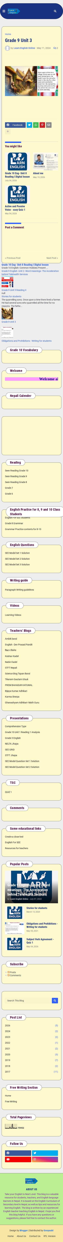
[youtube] (18, 1159)
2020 (31, 1054)
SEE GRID (10, 749)
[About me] (45, 161)
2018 (31, 1066)
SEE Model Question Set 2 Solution (22, 767)
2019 (31, 1060)
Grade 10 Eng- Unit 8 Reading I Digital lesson (17, 175)
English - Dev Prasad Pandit (18, 644)
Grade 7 (9, 488)
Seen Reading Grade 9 (16, 476)
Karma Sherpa (12, 696)
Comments (15, 975)
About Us (21, 1236)
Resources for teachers (16, 848)
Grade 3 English (13, 738)
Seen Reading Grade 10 (16, 470)
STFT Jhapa (11, 755)
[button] (4, 11)
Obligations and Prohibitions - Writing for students (27, 341)
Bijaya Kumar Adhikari (16, 691)
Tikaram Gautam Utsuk (16, 679)
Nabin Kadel (11, 662)
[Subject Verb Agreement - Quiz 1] (14, 944)
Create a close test (14, 836)
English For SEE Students (17, 517)
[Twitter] (29, 125)
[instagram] (45, 1159)
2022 (31, 1042)
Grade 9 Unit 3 (9, 322)
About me (38, 173)
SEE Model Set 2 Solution (17, 559)
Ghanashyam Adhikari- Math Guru (22, 702)
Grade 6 (9, 493)
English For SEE (13, 842)
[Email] (49, 125)
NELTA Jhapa (11, 743)
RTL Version (50, 1236)
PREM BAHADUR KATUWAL (19, 685)
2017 (31, 1071)
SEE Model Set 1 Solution (17, 553)
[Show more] (7, 131)
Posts (13, 972)
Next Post (51, 258)
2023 (31, 1037)
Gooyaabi (48, 1230)
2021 (31, 1048)
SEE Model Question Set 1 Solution (22, 761)
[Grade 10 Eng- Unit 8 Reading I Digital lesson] (17, 161)
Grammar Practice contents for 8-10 (23, 529)
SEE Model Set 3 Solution (17, 564)
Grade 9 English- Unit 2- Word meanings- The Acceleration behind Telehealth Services (28, 889)
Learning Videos (13, 615)
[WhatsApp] (36, 125)
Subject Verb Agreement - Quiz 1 (40, 941)
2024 (31, 1031)
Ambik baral (11, 638)
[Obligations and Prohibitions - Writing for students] (14, 928)
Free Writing (11, 1101)
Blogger (24, 1230)
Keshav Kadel (12, 656)
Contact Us (34, 1236)
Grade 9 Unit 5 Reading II (14, 290)
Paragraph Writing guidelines (19, 589)
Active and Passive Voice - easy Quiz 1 (15, 208)
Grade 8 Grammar (14, 523)
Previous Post (14, 258)
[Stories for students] (14, 913)
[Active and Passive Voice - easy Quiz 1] (17, 194)
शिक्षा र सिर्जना (10, 650)
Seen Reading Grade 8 (16, 482)
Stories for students (11, 296)
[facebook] (18, 1153)
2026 (31, 1025)
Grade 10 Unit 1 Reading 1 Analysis (22, 732)
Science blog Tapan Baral (17, 673)
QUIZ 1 (8, 792)
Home (8, 34)
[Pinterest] (42, 125)
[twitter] (45, 1153)
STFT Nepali (11, 667)
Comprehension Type (15, 726)
